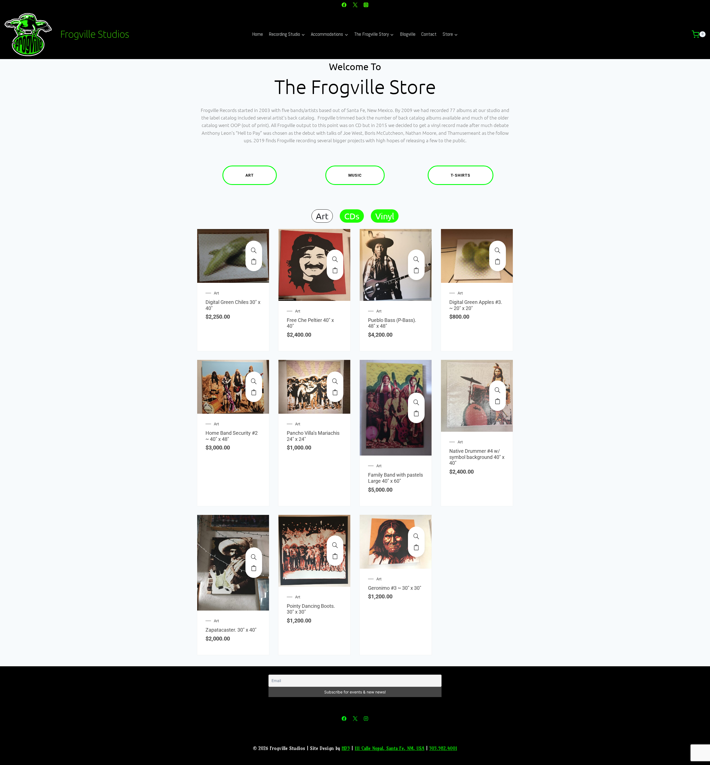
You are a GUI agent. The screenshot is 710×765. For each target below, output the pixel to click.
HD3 (346, 748)
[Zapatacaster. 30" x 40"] (254, 557)
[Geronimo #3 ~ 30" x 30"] (416, 536)
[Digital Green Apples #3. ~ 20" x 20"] (497, 250)
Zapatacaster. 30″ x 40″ (231, 630)
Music (355, 175)
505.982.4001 (443, 748)
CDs (351, 216)
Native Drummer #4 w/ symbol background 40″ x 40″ (476, 457)
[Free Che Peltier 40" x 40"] (335, 259)
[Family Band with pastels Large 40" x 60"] (416, 402)
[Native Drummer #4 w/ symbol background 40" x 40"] (497, 390)
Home (257, 34)
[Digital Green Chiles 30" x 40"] (254, 250)
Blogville (407, 34)
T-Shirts (460, 175)
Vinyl (384, 216)
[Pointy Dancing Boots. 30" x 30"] (335, 545)
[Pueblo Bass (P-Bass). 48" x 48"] (416, 259)
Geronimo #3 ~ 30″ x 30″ (394, 588)
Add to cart (254, 261)
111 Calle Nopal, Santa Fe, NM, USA (389, 748)
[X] (355, 4)
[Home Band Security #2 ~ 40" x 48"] (254, 381)
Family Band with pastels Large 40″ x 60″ (395, 478)
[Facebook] (344, 4)
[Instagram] (366, 4)
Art (249, 175)
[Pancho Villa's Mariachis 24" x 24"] (335, 381)
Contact (429, 34)
